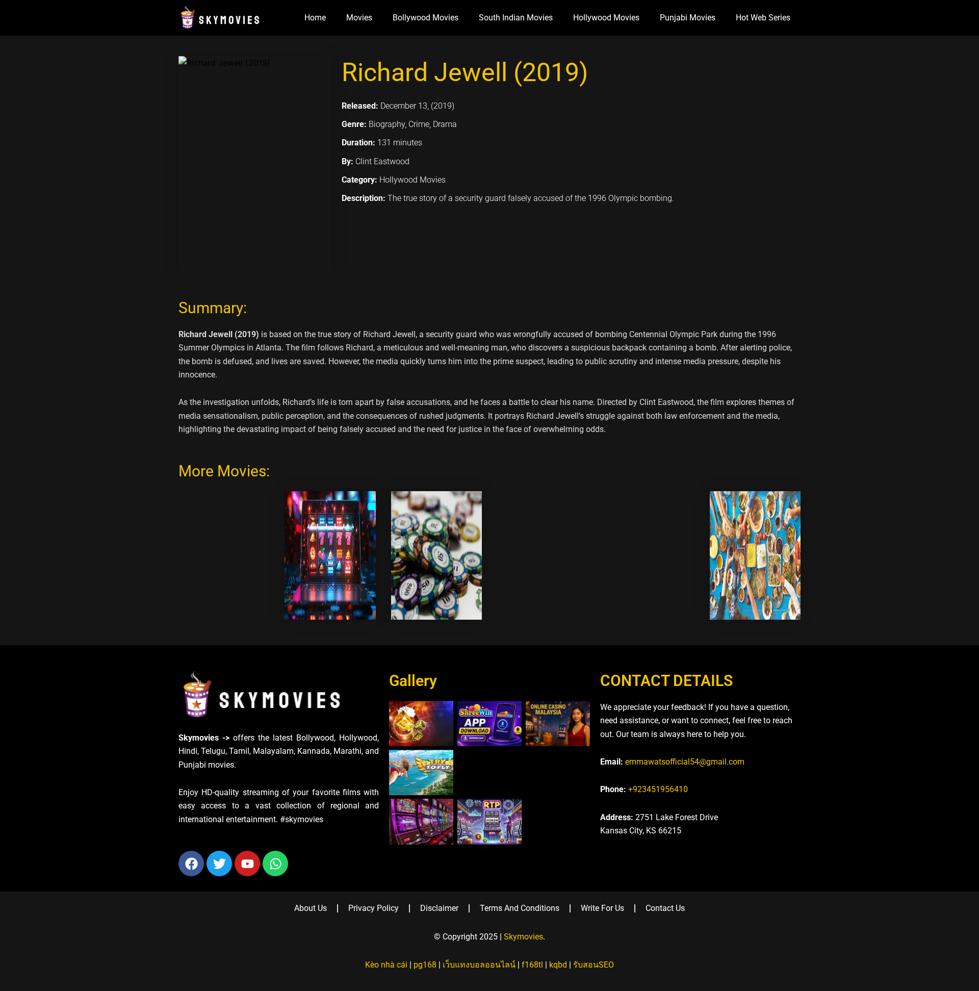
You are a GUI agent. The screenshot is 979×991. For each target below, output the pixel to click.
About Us (310, 908)
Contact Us (665, 908)
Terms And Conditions (519, 908)
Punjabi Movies (687, 17)
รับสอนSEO (593, 965)
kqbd (558, 965)
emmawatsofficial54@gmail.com (684, 762)
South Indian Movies (516, 17)
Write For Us (602, 908)
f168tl (532, 965)
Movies (359, 17)
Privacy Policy (373, 908)
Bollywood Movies (425, 17)
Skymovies (523, 937)
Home (315, 17)
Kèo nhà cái (386, 965)
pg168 (425, 965)
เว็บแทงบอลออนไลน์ (479, 965)
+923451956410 (658, 789)
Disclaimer (439, 908)
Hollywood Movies (606, 17)
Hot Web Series (763, 17)
